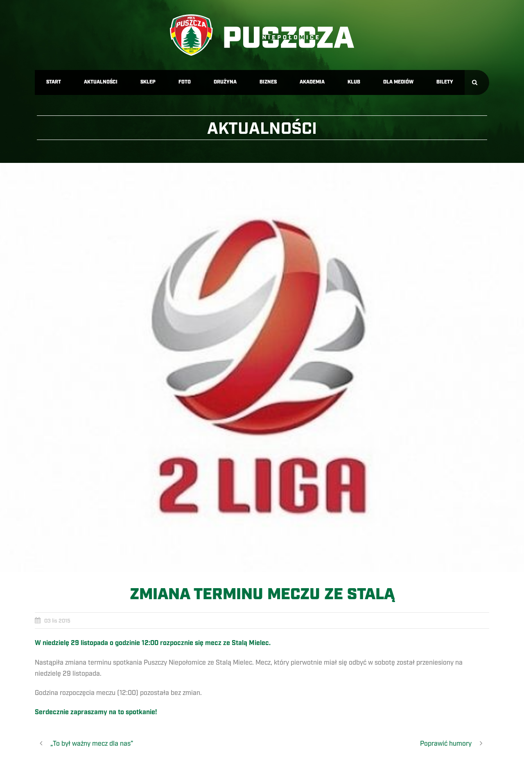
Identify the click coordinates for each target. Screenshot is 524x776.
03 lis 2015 (57, 621)
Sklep (148, 82)
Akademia (312, 82)
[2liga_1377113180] (262, 367)
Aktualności (100, 82)
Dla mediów (398, 82)
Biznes (268, 82)
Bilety (444, 82)
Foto (184, 82)
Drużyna (225, 82)
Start (53, 82)
